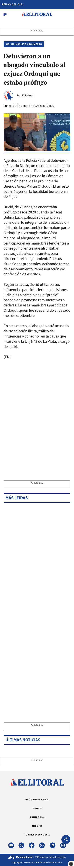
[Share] (65, 840)
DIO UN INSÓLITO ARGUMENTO (23, 44)
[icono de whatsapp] (42, 845)
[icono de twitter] (21, 845)
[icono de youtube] (11, 845)
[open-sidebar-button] (5, 14)
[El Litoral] (37, 14)
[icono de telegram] (52, 845)
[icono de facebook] (31, 845)
